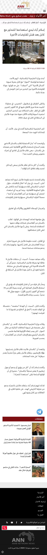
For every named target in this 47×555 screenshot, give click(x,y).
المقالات (40, 506)
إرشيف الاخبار (40, 501)
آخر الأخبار (40, 497)
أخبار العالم (34, 23)
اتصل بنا (40, 515)
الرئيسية (43, 23)
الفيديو (40, 510)
